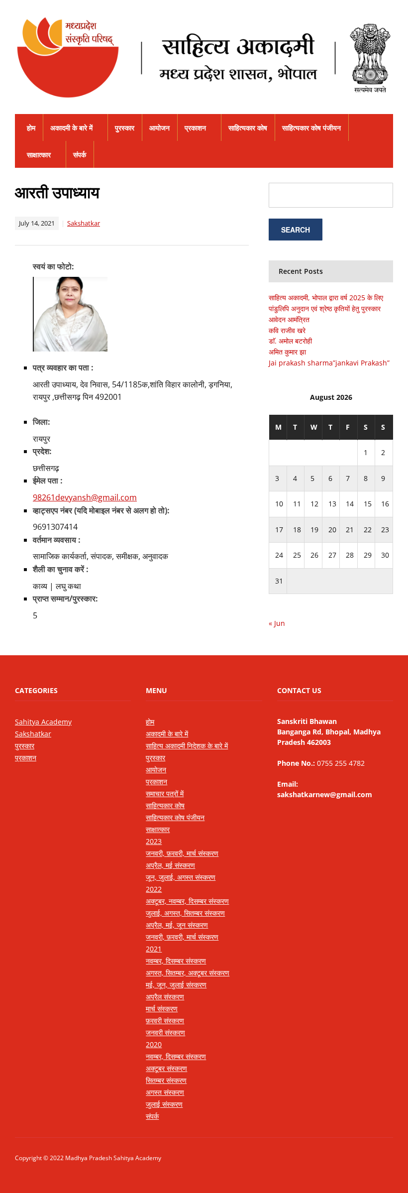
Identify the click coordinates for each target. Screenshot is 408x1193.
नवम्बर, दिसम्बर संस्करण (176, 960)
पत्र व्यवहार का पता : (63, 367)
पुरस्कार (124, 127)
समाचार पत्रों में (165, 793)
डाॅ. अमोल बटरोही (290, 341)
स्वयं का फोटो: (53, 266)
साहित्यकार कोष (247, 127)
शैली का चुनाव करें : (61, 569)
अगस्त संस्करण (165, 1092)
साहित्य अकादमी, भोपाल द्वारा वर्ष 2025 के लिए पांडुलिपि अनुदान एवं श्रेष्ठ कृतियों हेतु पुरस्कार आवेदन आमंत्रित (326, 308)
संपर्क (79, 154)
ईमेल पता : (48, 480)
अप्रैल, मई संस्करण (170, 865)
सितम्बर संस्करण (166, 1080)
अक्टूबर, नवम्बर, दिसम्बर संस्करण (187, 901)
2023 (154, 841)
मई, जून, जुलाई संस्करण (176, 984)
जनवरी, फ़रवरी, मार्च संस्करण (182, 853)
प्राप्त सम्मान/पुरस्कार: (65, 598)
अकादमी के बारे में (71, 127)
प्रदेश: (42, 451)
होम (31, 127)
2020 (154, 1044)
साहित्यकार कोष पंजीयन (311, 127)
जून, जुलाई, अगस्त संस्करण (180, 877)
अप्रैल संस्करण (165, 996)
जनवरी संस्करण (165, 1032)
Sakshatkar (83, 223)
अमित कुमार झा (287, 352)
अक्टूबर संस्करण (166, 1068)
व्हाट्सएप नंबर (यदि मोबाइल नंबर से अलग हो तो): (101, 510)
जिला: (41, 421)
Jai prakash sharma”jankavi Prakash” (329, 362)
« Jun (277, 623)
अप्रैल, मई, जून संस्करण (177, 925)
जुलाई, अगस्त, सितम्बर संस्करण (185, 913)
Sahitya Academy (43, 721)
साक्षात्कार (39, 154)
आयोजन (159, 127)
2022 (154, 889)
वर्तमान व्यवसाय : (57, 539)
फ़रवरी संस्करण (165, 1020)
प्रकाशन (195, 127)
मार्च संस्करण (162, 1008)
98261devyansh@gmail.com (85, 497)
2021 (154, 949)
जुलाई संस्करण (164, 1104)
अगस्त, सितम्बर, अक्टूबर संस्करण (187, 972)
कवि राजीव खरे (287, 330)
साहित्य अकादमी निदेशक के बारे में (187, 745)
